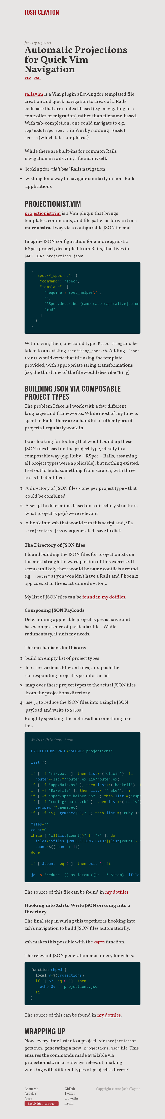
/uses (28, 1098)
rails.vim (34, 94)
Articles (30, 1094)
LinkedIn (71, 1098)
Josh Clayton (42, 11)
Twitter (70, 1094)
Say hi (69, 1103)
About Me (31, 1089)
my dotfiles (117, 892)
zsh (37, 78)
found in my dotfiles (103, 597)
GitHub (70, 1089)
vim (28, 78)
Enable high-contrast (41, 1104)
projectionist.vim (43, 213)
